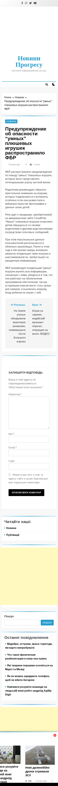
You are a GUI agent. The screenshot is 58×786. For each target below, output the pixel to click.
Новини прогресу (29, 61)
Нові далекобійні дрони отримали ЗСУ (37, 771)
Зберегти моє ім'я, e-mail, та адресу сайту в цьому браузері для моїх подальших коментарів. (28, 478)
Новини (11, 121)
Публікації (12, 534)
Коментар (15, 394)
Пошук (9, 616)
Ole (30, 781)
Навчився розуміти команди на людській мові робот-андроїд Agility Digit (28, 690)
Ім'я (12, 434)
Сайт (12, 461)
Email (13, 447)
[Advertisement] (29, 31)
